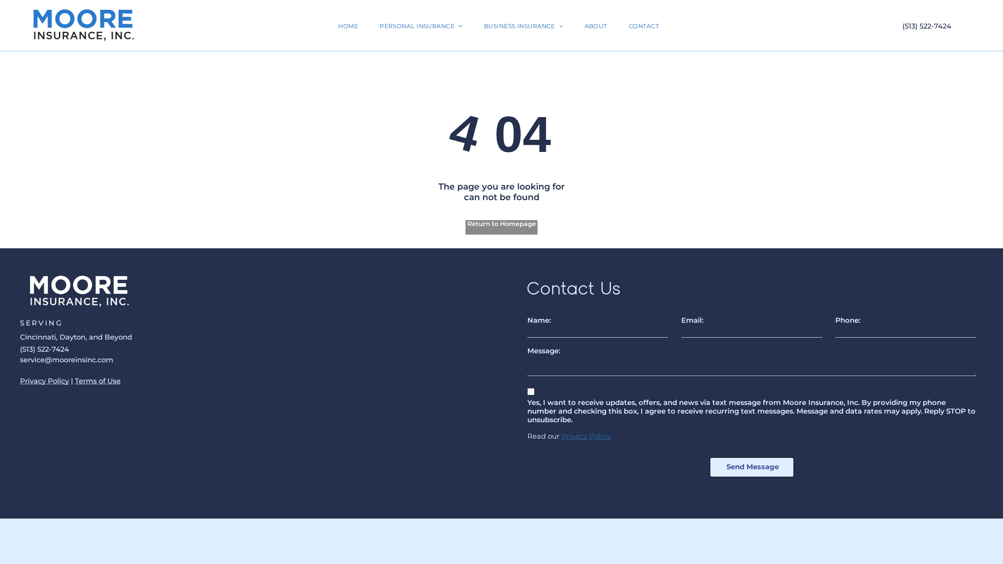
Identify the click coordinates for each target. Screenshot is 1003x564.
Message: (543, 351)
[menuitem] (351, 26)
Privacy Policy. (586, 436)
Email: (692, 320)
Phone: (847, 320)
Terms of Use (98, 381)
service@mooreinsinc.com (66, 360)
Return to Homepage (501, 224)
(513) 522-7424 (926, 26)
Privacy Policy (44, 381)
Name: (539, 320)
